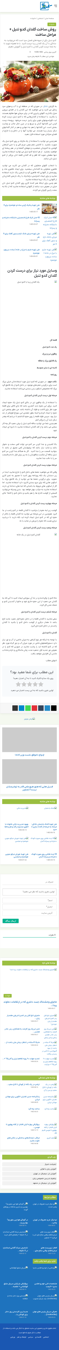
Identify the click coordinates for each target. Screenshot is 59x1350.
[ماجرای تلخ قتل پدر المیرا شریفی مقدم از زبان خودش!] (49, 1020)
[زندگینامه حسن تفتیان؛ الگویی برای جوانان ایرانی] (49, 1100)
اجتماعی (40, 18)
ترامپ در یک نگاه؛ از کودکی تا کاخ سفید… (23, 1084)
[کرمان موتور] (29, 719)
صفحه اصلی (49, 18)
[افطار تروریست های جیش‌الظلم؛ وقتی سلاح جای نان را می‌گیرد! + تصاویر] (44, 1237)
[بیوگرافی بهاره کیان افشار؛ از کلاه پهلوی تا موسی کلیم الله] (49, 1129)
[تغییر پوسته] (8, 7)
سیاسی (30, 1337)
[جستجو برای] (3, 7)
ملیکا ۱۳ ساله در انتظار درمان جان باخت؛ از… (22, 1042)
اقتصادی (38, 1337)
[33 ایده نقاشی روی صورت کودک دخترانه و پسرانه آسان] (44, 844)
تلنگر (45, 106)
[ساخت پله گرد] (49, 1114)
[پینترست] (34, 708)
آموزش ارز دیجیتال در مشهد (44, 1183)
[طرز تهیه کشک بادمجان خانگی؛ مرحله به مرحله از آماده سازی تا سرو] (44, 814)
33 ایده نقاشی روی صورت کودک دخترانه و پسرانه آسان (44, 855)
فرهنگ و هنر (21, 1337)
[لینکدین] (47, 708)
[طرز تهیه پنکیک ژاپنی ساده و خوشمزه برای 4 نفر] (49, 209)
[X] (54, 708)
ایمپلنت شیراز (50, 1164)
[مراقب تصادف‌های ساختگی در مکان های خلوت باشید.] (49, 1141)
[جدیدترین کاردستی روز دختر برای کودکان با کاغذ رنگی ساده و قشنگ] (15, 1301)
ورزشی (12, 1337)
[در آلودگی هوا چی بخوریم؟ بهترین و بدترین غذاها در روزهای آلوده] (15, 1210)
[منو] (55, 7)
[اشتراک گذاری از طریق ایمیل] (15, 708)
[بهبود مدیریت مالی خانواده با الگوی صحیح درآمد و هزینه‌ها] (15, 814)
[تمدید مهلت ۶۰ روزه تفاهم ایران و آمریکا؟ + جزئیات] (49, 1062)
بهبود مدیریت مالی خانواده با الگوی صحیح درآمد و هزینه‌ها (16, 825)
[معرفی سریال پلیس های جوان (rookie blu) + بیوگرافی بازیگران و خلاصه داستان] (44, 1301)
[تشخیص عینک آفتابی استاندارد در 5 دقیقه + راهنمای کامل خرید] (15, 1237)
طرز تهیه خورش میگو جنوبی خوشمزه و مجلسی (16, 855)
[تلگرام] (21, 708)
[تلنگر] (46, 6)
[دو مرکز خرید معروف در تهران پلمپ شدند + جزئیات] (44, 1210)
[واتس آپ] (28, 708)
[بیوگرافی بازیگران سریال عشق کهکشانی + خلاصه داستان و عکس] (15, 1273)
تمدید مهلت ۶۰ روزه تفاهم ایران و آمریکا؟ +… (21, 1058)
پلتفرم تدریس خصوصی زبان (44, 1178)
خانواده (33, 18)
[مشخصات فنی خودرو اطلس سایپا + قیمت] (44, 1273)
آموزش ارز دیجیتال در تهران (44, 1173)
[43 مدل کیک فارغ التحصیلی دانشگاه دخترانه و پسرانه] (49, 223)
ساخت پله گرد (34, 1109)
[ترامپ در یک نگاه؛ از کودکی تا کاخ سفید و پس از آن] (49, 1088)
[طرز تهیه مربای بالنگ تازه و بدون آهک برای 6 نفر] (49, 239)
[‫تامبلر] (41, 708)
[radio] (40, 685)
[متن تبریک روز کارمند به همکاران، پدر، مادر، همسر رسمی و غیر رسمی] (49, 1033)
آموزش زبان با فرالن (48, 1169)
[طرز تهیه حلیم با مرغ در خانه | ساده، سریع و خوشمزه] (49, 255)
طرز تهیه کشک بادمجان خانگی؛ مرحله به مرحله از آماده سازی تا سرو (44, 827)
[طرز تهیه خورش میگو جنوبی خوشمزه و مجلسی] (15, 844)
